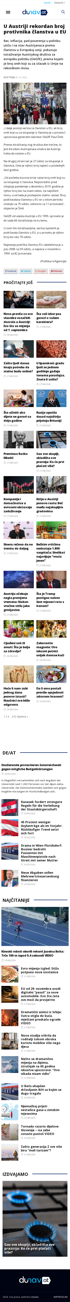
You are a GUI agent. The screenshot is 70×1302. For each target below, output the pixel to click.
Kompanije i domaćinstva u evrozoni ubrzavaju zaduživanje (18, 505)
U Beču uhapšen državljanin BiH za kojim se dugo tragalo (41, 1089)
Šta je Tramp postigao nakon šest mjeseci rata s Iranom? (50, 600)
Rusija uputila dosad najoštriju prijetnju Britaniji (49, 416)
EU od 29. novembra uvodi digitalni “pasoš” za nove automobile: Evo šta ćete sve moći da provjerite (40, 994)
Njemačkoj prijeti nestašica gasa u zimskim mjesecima (40, 1110)
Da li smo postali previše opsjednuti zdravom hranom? (50, 692)
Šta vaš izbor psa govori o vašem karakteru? (48, 318)
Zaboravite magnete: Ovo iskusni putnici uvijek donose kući (50, 649)
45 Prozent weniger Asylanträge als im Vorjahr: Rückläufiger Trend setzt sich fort (41, 827)
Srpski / (48, 2)
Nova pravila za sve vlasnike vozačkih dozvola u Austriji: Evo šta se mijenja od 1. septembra (18, 322)
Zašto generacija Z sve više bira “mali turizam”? (41, 1148)
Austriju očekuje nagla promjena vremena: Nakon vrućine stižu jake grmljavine (17, 602)
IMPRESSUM (60, 1296)
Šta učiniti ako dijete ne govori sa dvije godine (17, 416)
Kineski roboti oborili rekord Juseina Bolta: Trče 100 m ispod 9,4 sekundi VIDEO (32, 953)
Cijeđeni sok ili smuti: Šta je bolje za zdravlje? (17, 647)
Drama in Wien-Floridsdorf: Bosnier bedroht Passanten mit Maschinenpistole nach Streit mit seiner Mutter (41, 852)
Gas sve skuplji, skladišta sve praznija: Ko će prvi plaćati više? (50, 460)
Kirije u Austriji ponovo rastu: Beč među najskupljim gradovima (49, 505)
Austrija (9, 77)
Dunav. (35, 1296)
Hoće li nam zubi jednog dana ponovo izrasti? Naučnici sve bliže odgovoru (17, 696)
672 (14, 716)
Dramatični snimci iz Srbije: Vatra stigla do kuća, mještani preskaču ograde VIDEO (41, 1017)
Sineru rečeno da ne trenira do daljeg (18, 546)
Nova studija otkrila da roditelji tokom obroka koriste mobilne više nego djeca (40, 1041)
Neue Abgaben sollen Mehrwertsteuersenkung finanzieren (40, 876)
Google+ (41, 271)
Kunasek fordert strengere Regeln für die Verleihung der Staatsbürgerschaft (41, 805)
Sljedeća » (22, 716)
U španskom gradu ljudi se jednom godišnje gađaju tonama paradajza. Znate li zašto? (50, 371)
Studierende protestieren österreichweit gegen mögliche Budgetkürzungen (31, 767)
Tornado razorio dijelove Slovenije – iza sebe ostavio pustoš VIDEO (40, 1130)
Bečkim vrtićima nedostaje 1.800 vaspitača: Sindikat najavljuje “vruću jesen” (50, 552)
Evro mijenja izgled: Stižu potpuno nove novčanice (40, 970)
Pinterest (57, 271)
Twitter (27, 271)
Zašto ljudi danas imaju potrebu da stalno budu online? (18, 367)
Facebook (11, 271)
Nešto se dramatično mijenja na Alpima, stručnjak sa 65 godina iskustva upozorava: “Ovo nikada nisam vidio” (40, 1066)
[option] (35, 1219)
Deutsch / (59, 2)
